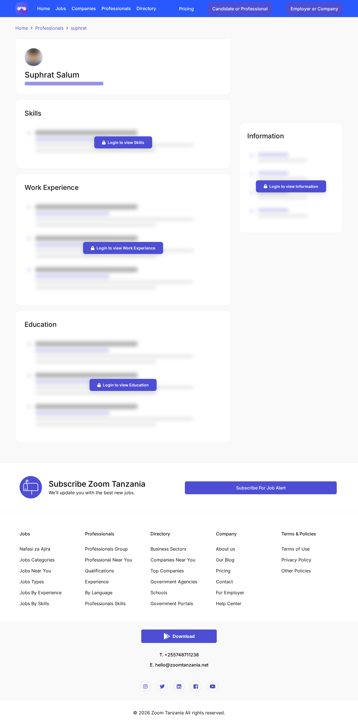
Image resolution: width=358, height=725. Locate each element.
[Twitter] (162, 686)
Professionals (49, 28)
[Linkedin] (179, 686)
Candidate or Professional (240, 8)
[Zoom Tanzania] (21, 8)
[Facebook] (195, 686)
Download (184, 636)
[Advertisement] (291, 78)
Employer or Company (314, 8)
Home (21, 28)
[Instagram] (145, 686)
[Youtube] (212, 686)
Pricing (186, 8)
